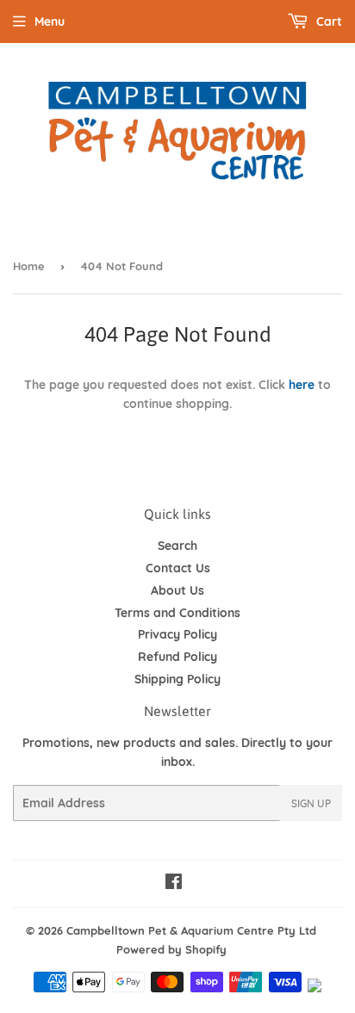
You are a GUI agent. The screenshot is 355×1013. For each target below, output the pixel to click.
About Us (177, 590)
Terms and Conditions (177, 613)
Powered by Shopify (171, 949)
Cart (327, 21)
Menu (49, 21)
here (302, 384)
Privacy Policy (177, 634)
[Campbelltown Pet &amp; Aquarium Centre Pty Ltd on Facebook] (174, 884)
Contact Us (178, 568)
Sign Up (311, 803)
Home (29, 266)
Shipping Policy (177, 679)
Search (177, 545)
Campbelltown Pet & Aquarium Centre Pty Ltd (191, 930)
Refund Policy (177, 656)
